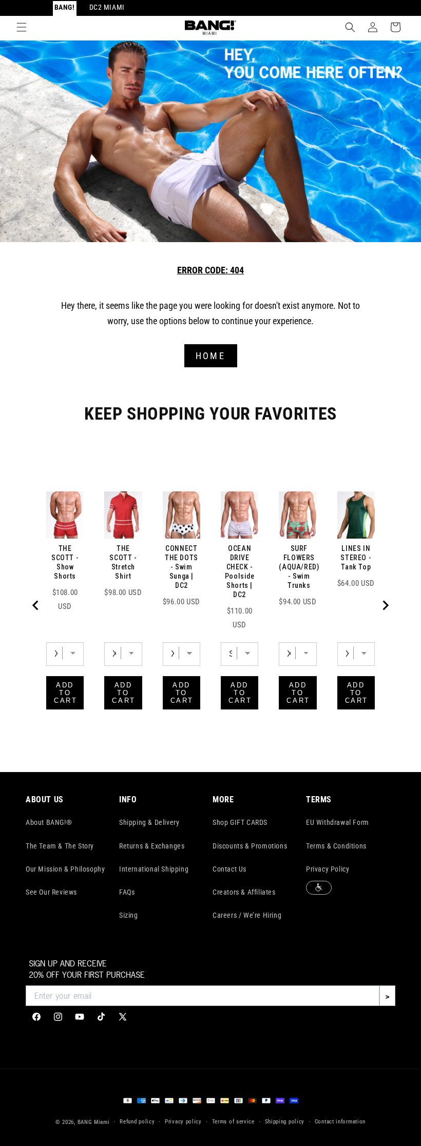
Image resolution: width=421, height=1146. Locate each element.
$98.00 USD (123, 592)
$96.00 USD (181, 601)
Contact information (340, 1121)
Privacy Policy (327, 869)
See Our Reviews (51, 892)
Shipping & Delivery (149, 822)
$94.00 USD (297, 601)
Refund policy (137, 1121)
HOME (210, 355)
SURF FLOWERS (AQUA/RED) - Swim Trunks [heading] (299, 566)
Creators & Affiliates (244, 892)
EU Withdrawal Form (337, 822)
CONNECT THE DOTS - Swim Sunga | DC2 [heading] (181, 566)
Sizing (128, 915)
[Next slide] (385, 605)
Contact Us (229, 869)
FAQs (127, 892)
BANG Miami (94, 1122)
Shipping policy (285, 1121)
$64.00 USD (356, 583)
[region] (210, 605)
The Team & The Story (60, 846)
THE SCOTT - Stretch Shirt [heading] (123, 562)
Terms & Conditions (336, 846)
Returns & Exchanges (151, 846)
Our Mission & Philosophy (65, 869)
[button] (21, 27)
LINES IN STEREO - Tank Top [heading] (355, 557)
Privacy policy (183, 1121)
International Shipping (153, 869)
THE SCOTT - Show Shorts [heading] (65, 562)
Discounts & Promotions (250, 846)
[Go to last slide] (36, 605)
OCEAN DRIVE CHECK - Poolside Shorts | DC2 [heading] (240, 571)
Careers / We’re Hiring (247, 915)
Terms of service (233, 1121)
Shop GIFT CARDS (240, 822)
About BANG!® (49, 822)
